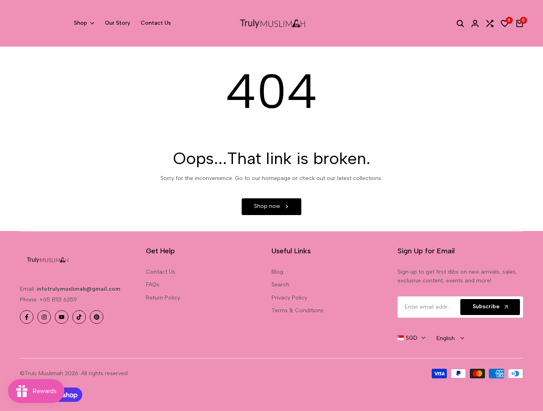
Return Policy (163, 297)
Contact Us (160, 271)
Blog (277, 271)
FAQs (152, 284)
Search (280, 284)
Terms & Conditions (298, 310)
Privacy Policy (289, 297)
